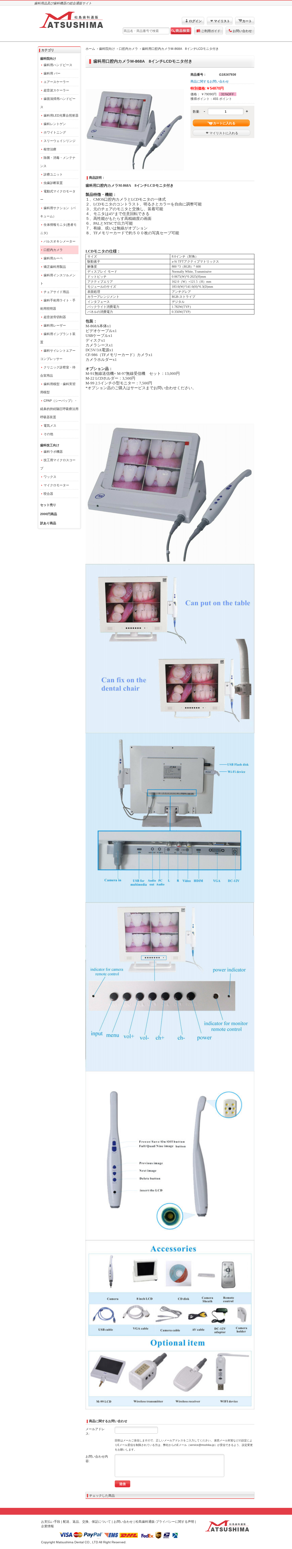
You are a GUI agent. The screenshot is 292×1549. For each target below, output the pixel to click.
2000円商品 (48, 514)
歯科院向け (107, 49)
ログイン (195, 21)
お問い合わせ (242, 31)
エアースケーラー (56, 82)
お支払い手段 (50, 1521)
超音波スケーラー (56, 90)
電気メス (50, 425)
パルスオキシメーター (60, 241)
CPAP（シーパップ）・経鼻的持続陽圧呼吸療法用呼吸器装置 (59, 409)
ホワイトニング (55, 132)
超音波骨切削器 (55, 317)
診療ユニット (53, 174)
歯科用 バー (52, 73)
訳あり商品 (48, 523)
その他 (48, 434)
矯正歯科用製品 (55, 267)
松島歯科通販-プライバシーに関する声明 (165, 1521)
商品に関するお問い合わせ (209, 81)
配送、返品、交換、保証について (87, 1521)
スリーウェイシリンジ (60, 141)
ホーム (90, 49)
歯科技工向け (49, 445)
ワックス (50, 477)
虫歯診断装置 (53, 183)
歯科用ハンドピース (58, 65)
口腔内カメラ (128, 49)
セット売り (48, 505)
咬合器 (48, 493)
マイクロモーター (56, 485)
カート (247, 21)
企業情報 (47, 1526)
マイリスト (222, 21)
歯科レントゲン (55, 124)
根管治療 (50, 149)
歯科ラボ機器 (53, 451)
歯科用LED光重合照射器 (61, 115)
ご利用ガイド (210, 31)
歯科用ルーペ (53, 258)
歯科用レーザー (55, 325)
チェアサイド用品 (56, 292)
